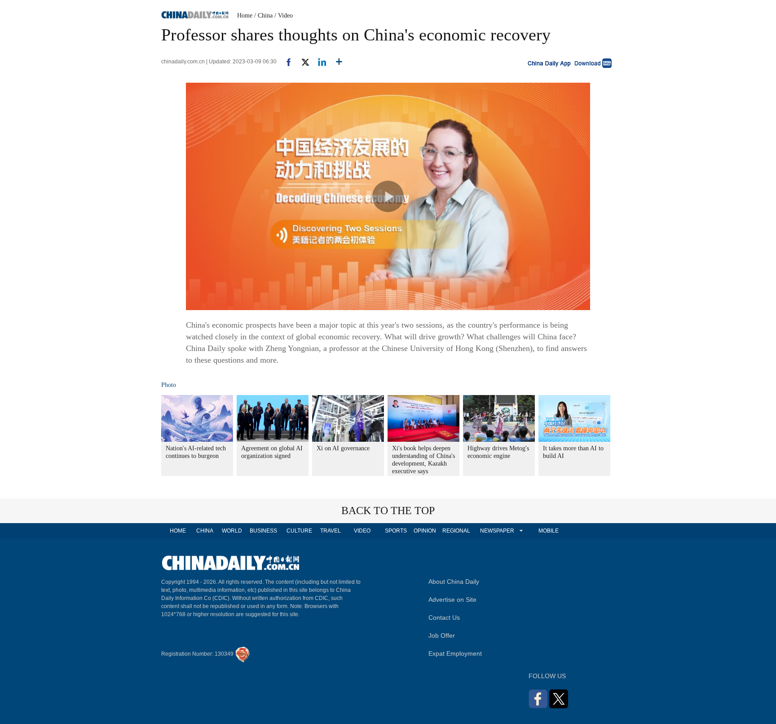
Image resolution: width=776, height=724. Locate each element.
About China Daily (453, 581)
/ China (263, 15)
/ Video (283, 15)
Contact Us (444, 617)
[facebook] (285, 61)
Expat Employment (455, 653)
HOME (178, 531)
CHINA (204, 531)
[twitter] (301, 61)
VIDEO (362, 531)
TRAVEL (330, 531)
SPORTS (396, 531)
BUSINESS (263, 531)
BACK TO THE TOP (388, 510)
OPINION (425, 531)
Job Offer (441, 635)
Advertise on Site (452, 599)
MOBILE (548, 531)
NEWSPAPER (496, 531)
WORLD (232, 531)
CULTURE (299, 531)
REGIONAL (456, 531)
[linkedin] (318, 61)
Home (244, 15)
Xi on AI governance (343, 448)
